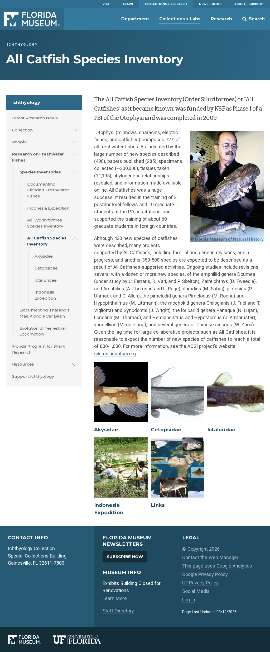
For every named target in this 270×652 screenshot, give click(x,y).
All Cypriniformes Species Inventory (45, 223)
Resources (23, 364)
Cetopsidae (46, 268)
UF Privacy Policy (200, 582)
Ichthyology (26, 102)
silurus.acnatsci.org (115, 353)
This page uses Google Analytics (217, 566)
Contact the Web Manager (210, 557)
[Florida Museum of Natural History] (30, 639)
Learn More (115, 598)
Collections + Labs (179, 18)
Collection (22, 130)
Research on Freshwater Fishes (38, 157)
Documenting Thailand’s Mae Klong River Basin (45, 313)
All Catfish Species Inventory (46, 241)
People (19, 141)
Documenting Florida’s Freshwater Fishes (48, 190)
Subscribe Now (125, 556)
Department (135, 18)
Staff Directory (118, 610)
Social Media (196, 591)
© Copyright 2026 (201, 549)
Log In (188, 599)
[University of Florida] (83, 639)
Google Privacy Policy (205, 574)
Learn (128, 4)
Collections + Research (166, 4)
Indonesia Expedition (48, 208)
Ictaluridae (46, 280)
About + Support (249, 4)
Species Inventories (40, 171)
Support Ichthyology (33, 376)
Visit (107, 4)
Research (221, 18)
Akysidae (44, 256)
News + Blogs (211, 4)
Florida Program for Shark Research (38, 349)
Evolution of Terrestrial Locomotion (43, 331)
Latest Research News (35, 117)
